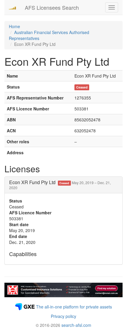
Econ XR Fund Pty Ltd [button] (60, 184)
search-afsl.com (76, 325)
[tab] (63, 185)
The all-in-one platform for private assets (74, 307)
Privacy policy (63, 316)
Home (14, 26)
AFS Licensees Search (52, 7)
